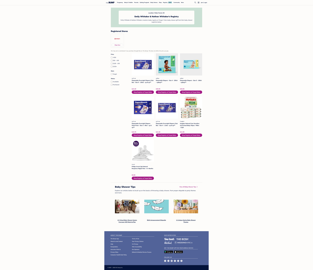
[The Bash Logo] (182, 239)
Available (116, 81)
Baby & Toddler (128, 2)
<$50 (114, 57)
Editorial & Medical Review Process (141, 252)
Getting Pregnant (144, 2)
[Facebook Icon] (165, 261)
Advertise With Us (116, 249)
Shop (160, 2)
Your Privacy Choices (137, 241)
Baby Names (154, 2)
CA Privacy (135, 244)
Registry (165, 2)
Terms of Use (135, 238)
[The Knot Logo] (169, 239)
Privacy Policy (114, 252)
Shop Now (117, 45)
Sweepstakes (114, 246)
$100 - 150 (116, 63)
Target (115, 74)
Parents (136, 2)
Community (176, 2)
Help (112, 244)
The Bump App (115, 238)
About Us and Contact (117, 241)
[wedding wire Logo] (183, 242)
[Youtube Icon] (178, 261)
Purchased (116, 84)
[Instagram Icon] (172, 261)
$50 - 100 (116, 60)
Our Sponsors (135, 249)
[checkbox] (111, 57)
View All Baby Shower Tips (187, 187)
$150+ (115, 66)
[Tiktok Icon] (168, 261)
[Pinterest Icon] (175, 261)
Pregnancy (120, 2)
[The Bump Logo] (110, 2)
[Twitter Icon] (181, 261)
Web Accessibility (137, 246)
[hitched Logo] (168, 242)
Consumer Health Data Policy (119, 255)
